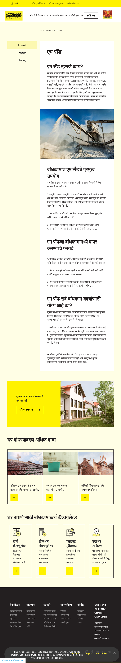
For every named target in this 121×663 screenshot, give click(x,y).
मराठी (16, 3)
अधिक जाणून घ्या (26, 409)
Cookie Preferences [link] (12, 660)
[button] (114, 652)
